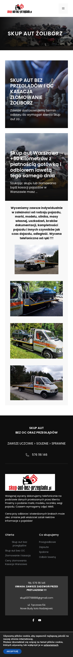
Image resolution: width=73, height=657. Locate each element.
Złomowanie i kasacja (18, 555)
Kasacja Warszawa (16, 564)
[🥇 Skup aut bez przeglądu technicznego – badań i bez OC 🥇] (19, 8)
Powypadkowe (47, 542)
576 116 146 (39, 455)
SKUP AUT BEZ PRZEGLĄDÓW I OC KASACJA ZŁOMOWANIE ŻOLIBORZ (32, 91)
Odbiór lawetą (47, 557)
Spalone (44, 552)
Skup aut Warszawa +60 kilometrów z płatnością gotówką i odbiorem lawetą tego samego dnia (35, 164)
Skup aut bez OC (15, 550)
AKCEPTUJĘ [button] (12, 651)
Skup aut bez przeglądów (19, 543)
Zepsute (44, 547)
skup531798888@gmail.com (36, 597)
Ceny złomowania (15, 560)
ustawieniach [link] (51, 645)
